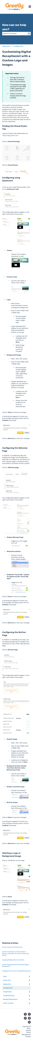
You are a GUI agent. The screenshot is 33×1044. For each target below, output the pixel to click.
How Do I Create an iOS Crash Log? (12, 947)
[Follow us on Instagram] (25, 1018)
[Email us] (29, 1022)
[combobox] (14, 33)
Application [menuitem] (7, 984)
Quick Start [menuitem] (7, 980)
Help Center (6, 46)
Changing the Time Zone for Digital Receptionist (16, 971)
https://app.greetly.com (10, 135)
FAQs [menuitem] (5, 976)
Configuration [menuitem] (8, 988)
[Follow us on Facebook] (25, 1014)
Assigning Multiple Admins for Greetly (13, 960)
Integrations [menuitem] (7, 992)
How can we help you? (14, 27)
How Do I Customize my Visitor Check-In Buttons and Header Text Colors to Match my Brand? (15, 953)
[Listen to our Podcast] (29, 1018)
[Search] (29, 33)
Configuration (18, 46)
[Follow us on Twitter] (29, 1014)
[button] (29, 977)
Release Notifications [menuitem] (10, 999)
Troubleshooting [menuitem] (8, 995)
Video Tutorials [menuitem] (8, 1003)
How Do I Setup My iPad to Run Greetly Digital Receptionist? (15, 965)
